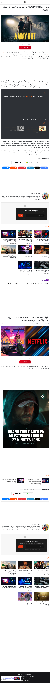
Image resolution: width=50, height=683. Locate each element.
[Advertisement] (25, 70)
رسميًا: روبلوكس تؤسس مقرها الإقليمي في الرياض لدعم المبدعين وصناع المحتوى (9, 256)
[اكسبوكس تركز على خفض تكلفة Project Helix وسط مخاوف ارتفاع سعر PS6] (25, 265)
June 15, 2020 (40, 119)
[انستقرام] (35, 200)
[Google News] (28, 162)
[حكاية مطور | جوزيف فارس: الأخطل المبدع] (20, 128)
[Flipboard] (16, 162)
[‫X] (36, 200)
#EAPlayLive (29, 96)
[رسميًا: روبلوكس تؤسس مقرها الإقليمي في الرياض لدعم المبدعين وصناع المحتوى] (8, 249)
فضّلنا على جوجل (24, 47)
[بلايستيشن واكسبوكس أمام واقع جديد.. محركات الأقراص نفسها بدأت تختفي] (41, 265)
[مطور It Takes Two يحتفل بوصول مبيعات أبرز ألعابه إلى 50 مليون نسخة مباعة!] (42, 128)
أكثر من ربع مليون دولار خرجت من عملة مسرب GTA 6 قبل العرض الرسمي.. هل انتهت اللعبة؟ (9, 240)
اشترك (21, 215)
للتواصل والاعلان (34, 676)
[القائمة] (48, 2)
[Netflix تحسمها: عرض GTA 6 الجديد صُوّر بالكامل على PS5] (25, 249)
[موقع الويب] (39, 200)
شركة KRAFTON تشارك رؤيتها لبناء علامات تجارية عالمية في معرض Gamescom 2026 (25, 240)
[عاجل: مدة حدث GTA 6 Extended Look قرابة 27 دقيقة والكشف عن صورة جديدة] (41, 234)
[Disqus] (25, 294)
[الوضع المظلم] (1, 2)
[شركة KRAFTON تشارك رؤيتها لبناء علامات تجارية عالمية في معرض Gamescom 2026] (25, 234)
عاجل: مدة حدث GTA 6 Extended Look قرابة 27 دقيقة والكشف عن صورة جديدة (42, 240)
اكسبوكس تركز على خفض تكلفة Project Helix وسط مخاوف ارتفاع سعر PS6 (25, 271)
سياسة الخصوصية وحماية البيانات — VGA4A (25, 678)
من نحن (39, 676)
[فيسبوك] (38, 200)
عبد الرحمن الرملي (35, 193)
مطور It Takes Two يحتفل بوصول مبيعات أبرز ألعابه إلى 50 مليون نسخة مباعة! (32, 129)
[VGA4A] (25, 2)
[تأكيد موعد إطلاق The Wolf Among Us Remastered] (41, 249)
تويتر (45, 82)
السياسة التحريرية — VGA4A (25, 676)
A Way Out (39, 158)
